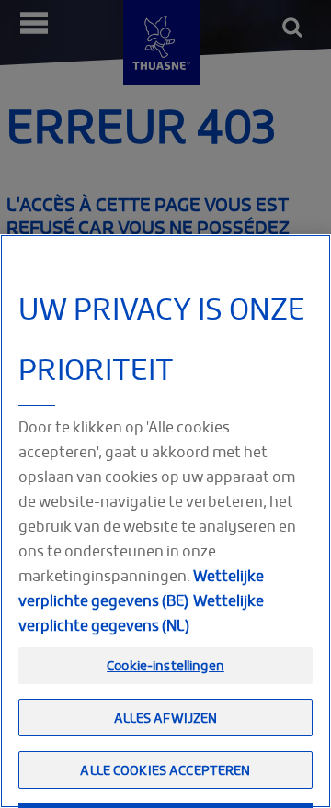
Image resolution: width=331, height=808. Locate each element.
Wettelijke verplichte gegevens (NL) (141, 613)
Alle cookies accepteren (165, 770)
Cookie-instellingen (165, 665)
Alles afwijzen (166, 717)
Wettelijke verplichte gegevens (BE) (141, 588)
